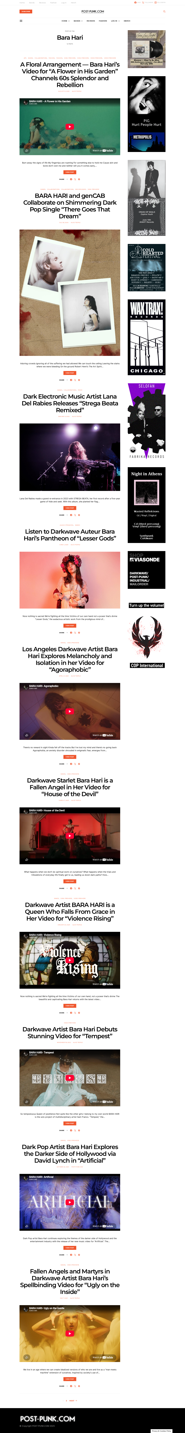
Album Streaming (66, 525)
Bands (31, 3)
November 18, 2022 (64, 1042)
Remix (80, 390)
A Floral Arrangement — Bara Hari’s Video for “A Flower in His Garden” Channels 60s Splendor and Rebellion (69, 75)
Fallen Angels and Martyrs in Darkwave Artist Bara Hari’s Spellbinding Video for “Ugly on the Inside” (69, 1281)
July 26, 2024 (63, 222)
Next (71, 1401)
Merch (73, 3)
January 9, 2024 (64, 416)
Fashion (53, 3)
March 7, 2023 (64, 800)
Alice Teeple (77, 91)
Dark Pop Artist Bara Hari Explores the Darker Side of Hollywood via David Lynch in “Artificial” (70, 1153)
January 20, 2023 (64, 925)
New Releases (80, 189)
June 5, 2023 (63, 545)
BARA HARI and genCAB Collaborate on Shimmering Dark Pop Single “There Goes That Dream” (69, 206)
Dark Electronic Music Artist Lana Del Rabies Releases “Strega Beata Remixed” (70, 403)
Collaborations (41, 58)
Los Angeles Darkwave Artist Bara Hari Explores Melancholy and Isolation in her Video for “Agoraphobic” (69, 659)
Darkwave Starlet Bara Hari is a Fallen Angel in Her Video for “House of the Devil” (70, 787)
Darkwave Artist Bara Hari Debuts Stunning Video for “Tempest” (69, 1033)
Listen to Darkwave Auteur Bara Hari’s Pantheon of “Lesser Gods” (70, 535)
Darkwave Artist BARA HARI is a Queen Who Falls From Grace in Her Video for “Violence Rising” (70, 911)
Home (22, 3)
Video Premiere (96, 58)
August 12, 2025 (64, 91)
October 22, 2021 (63, 1167)
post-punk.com (77, 1167)
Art (25, 58)
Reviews (42, 3)
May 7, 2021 (64, 1298)
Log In (63, 3)
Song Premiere (70, 58)
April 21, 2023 (64, 676)
